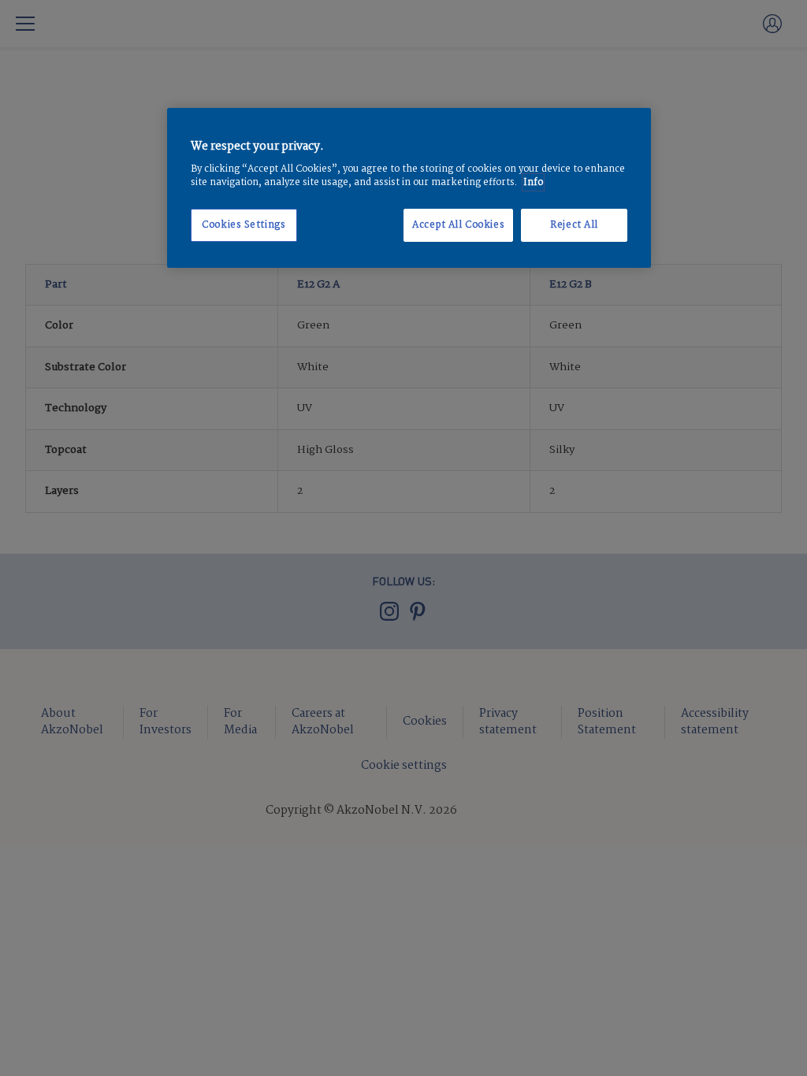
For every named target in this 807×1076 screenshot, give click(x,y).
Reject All (574, 224)
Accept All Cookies (458, 224)
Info (533, 182)
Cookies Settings (243, 224)
